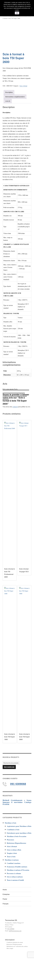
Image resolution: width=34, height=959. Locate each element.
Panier (5, 899)
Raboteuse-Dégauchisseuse (16, 843)
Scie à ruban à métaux (15, 876)
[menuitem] (14, 903)
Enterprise (6, 894)
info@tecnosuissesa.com (15, 931)
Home (5, 889)
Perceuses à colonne (14, 873)
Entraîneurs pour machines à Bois (19, 833)
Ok (17, 13)
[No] (32, 8)
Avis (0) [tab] (7, 101)
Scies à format (23, 86)
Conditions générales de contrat (15, 942)
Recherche (9, 767)
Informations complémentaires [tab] (15, 97)
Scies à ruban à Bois (14, 850)
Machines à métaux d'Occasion (18, 870)
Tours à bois (11, 856)
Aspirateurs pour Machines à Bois (19, 826)
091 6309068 (18, 783)
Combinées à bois (13, 829)
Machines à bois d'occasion (16, 836)
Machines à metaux (12, 860)
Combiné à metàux (13, 863)
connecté (15, 407)
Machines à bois (10, 823)
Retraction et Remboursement (14, 944)
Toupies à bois (12, 853)
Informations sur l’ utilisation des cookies (17, 946)
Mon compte (10, 948)
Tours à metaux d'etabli (15, 880)
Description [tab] (9, 92)
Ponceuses (10, 839)
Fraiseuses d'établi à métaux (17, 866)
